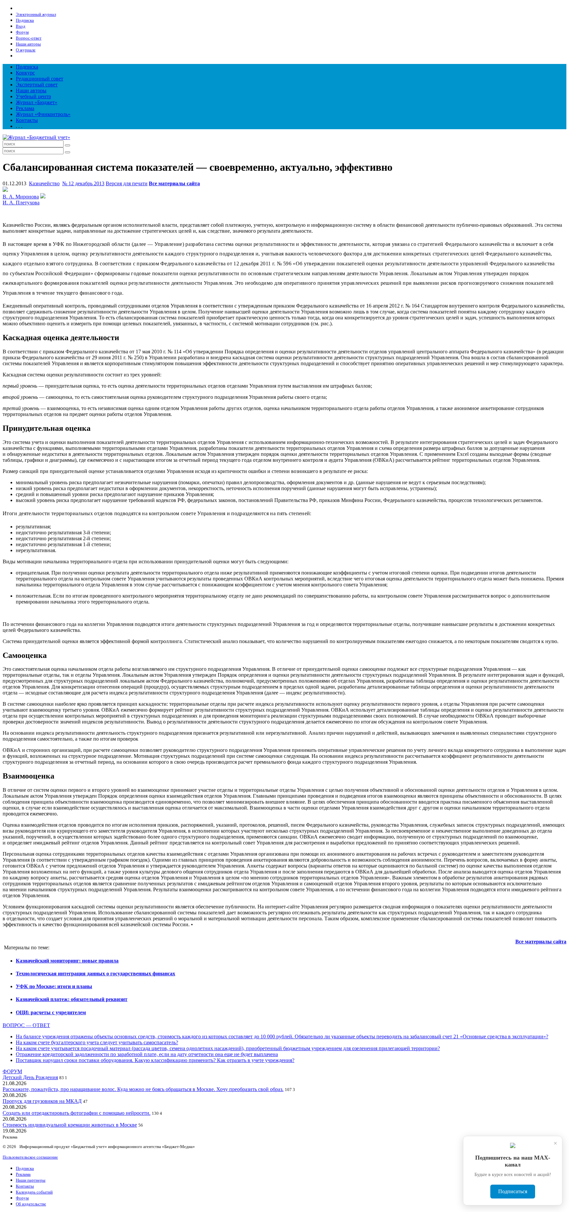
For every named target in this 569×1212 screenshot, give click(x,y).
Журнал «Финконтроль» (43, 114)
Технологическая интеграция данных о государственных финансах (95, 973)
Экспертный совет (37, 84)
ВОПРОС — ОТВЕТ (26, 1025)
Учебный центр (33, 96)
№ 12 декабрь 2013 (83, 183)
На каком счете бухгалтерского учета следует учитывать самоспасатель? (97, 1042)
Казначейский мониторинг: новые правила (67, 960)
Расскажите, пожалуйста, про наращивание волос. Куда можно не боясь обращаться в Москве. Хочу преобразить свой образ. (143, 1089)
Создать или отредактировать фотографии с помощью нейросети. (76, 1113)
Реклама (25, 108)
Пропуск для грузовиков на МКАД (42, 1101)
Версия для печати (127, 183)
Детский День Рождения (30, 1077)
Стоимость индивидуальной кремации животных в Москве (70, 1125)
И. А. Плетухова (21, 202)
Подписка (27, 67)
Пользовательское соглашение (30, 1157)
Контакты (27, 120)
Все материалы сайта (174, 183)
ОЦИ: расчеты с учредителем (51, 1012)
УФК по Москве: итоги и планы (54, 986)
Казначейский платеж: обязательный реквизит (71, 999)
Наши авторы (31, 90)
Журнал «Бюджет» (36, 102)
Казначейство (44, 183)
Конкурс (25, 72)
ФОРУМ (12, 1071)
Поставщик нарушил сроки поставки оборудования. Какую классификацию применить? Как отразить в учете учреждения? (155, 1060)
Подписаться (512, 1191)
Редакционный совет (39, 78)
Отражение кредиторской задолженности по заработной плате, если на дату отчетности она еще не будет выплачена (147, 1054)
